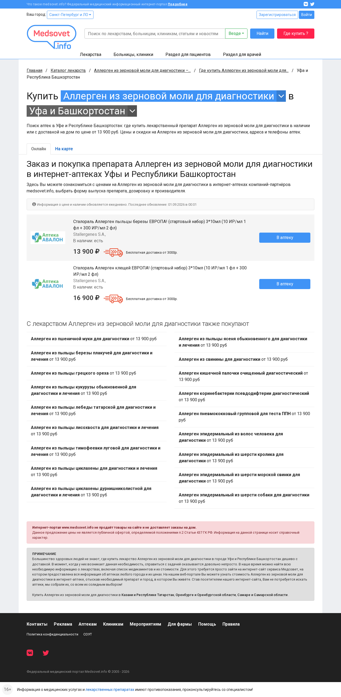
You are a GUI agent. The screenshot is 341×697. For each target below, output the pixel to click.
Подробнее (178, 4)
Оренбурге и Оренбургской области (206, 595)
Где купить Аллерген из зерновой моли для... (244, 70)
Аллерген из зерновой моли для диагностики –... (142, 70)
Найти (262, 33)
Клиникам (113, 624)
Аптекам (88, 624)
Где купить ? (295, 33)
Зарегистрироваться (277, 15)
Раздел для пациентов (188, 54)
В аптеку (285, 237)
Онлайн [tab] (38, 148)
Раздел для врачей (242, 54)
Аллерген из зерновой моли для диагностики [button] (168, 96)
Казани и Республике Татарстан (147, 595)
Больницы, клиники (133, 54)
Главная (34, 70)
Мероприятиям (145, 624)
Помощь (207, 624)
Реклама (63, 624)
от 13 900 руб (94, 338)
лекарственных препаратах (110, 689)
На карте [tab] (64, 148)
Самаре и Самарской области (262, 595)
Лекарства (90, 54)
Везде (235, 33)
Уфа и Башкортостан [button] (77, 111)
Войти (306, 15)
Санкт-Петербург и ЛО (69, 15)
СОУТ (87, 634)
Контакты (37, 624)
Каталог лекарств (68, 70)
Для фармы (180, 624)
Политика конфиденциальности (52, 634)
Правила (231, 624)
